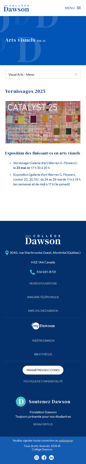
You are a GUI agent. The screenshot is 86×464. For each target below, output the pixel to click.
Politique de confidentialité (43, 381)
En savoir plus (43, 424)
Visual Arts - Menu (21, 74)
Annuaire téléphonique (43, 297)
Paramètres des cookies (43, 370)
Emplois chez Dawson (43, 310)
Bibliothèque (43, 354)
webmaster (66, 440)
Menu (79, 8)
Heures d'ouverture (43, 283)
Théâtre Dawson (43, 340)
